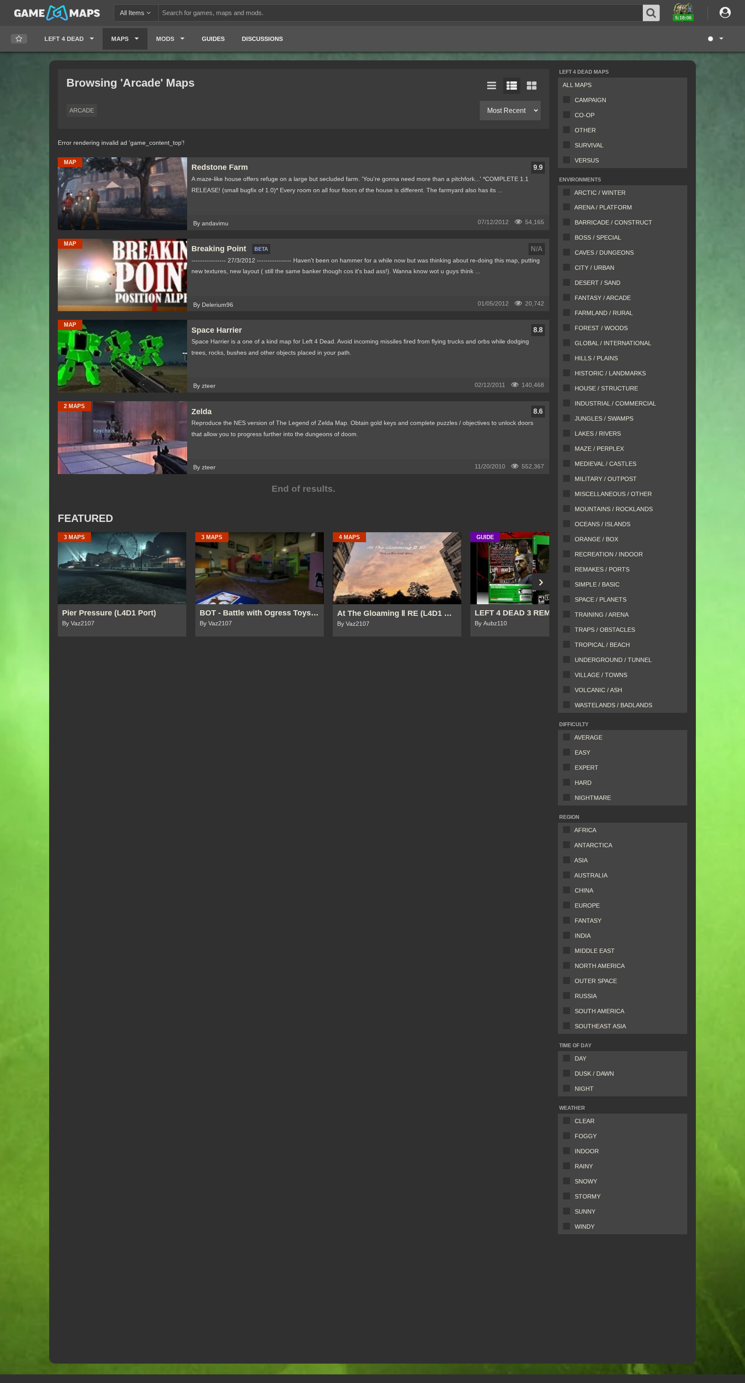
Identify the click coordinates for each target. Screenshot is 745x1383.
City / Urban (594, 267)
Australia (590, 875)
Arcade (81, 110)
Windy (585, 1226)
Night (584, 1088)
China (584, 890)
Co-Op (585, 115)
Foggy (586, 1136)
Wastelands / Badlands (613, 705)
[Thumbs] (531, 86)
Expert (586, 767)
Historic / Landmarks (610, 373)
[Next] (540, 581)
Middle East (595, 950)
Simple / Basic (597, 584)
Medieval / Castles (605, 463)
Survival (589, 145)
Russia (586, 996)
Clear (585, 1121)
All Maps (577, 84)
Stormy (588, 1196)
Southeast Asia (600, 1026)
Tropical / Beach (602, 644)
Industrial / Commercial (615, 403)
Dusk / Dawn (594, 1073)
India (583, 935)
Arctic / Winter (600, 192)
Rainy (584, 1166)
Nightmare (593, 797)
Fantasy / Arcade (603, 297)
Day (580, 1058)
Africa (585, 830)
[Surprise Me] (715, 39)
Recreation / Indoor (609, 554)
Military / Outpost (606, 478)
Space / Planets (600, 599)
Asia (581, 860)
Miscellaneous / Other (613, 493)
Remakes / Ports (602, 569)
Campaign (590, 100)
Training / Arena (602, 614)
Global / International (613, 343)
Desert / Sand (597, 282)
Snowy (586, 1181)
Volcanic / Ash (598, 690)
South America (599, 1011)
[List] (492, 86)
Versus (587, 160)
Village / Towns (601, 674)
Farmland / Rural (604, 312)
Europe (587, 905)
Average (588, 737)
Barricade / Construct (613, 222)
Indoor (587, 1151)
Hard (583, 782)
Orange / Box (596, 539)
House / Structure (606, 388)
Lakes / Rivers (598, 433)
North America (600, 965)
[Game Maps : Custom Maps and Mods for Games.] (57, 12)
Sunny (585, 1211)
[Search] (651, 13)
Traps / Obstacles (605, 629)
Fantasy (588, 920)
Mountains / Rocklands (614, 509)
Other (585, 130)
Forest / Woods (601, 328)
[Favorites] (19, 39)
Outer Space (596, 980)
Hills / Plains (596, 358)
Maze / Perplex (599, 448)
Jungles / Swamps (604, 418)
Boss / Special (598, 237)
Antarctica (593, 845)
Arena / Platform (603, 207)
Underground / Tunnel (613, 659)
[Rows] (511, 86)
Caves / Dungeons (604, 252)
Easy (582, 752)
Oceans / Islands (602, 524)
